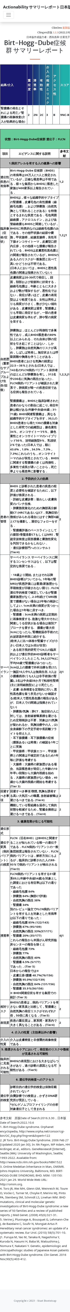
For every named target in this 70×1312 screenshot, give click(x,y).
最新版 (66, 27)
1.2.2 (55, 32)
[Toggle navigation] (8, 15)
